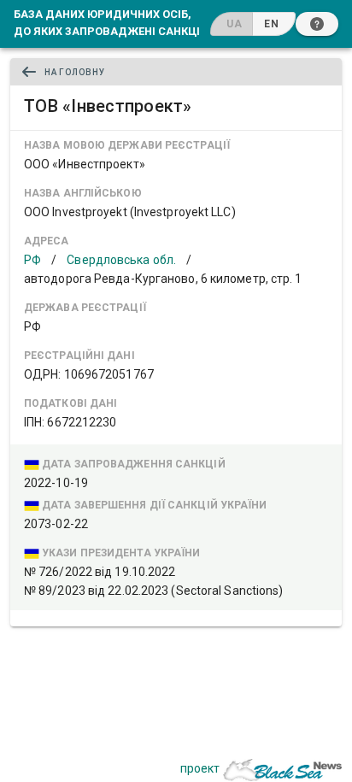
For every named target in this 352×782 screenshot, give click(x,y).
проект (200, 768)
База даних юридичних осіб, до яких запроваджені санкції (108, 22)
